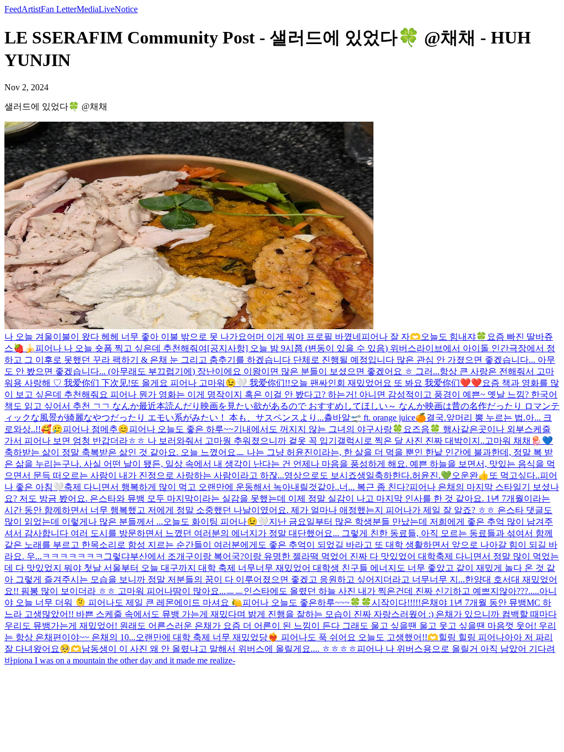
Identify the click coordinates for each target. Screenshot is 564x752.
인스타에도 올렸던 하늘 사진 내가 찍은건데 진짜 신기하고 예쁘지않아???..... (391, 591)
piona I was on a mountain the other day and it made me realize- (124, 660)
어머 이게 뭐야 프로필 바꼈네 (304, 336)
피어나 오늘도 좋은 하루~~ (181, 429)
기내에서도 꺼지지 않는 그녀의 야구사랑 (313, 429)
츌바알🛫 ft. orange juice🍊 (375, 417)
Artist (31, 9)
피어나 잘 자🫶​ (391, 336)
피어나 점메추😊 (96, 429)
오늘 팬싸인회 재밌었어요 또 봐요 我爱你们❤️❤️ (386, 383)
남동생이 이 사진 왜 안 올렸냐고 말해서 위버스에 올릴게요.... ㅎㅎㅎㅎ (219, 648)
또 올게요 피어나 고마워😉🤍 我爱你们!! (210, 383)
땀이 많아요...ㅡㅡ (208, 591)
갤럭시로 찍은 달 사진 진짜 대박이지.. (411, 440)
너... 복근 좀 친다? (374, 487)
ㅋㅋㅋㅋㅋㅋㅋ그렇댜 (86, 556)
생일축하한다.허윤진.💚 (404, 475)
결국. (436, 417)
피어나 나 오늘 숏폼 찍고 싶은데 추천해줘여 (121, 348)
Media (88, 9)
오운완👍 (470, 475)
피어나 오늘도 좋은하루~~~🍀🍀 (307, 602)
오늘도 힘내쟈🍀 (454, 336)
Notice (126, 9)
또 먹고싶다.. (514, 475)
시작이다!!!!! (396, 602)
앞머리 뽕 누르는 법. (485, 417)
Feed (12, 9)
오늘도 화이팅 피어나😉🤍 (216, 521)
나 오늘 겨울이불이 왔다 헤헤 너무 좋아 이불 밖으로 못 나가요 (125, 336)
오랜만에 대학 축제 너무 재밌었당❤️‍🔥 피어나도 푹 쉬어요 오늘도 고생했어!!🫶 (286, 637)
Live (107, 9)
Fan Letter (59, 9)
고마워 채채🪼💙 (519, 440)
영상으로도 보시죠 (320, 475)
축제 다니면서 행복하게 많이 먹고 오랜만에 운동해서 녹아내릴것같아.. (201, 487)
